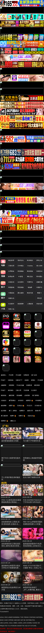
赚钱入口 (13, 421)
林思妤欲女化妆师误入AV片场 (11, 588)
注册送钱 (10, 380)
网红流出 (30, 276)
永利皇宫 (20, 400)
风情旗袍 (11, 287)
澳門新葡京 (12, 400)
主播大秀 (18, 390)
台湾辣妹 (11, 271)
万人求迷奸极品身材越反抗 (10, 478)
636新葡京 (38, 400)
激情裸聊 (3, 405)
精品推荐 (11, 260)
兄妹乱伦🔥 (31, 416)
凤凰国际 (11, 385)
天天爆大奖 (38, 405)
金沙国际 (3, 411)
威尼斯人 (3, 375)
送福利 (27, 380)
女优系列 (21, 282)
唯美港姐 (30, 271)
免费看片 (22, 411)
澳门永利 (34, 375)
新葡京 (33, 380)
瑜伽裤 (30, 287)
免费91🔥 (13, 416)
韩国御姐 (21, 271)
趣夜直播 (11, 395)
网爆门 (39, 293)
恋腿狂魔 (39, 282)
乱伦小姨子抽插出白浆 (31, 477)
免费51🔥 (12, 405)
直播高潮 (29, 385)
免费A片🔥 (22, 416)
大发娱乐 (3, 400)
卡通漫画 (11, 293)
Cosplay (30, 266)
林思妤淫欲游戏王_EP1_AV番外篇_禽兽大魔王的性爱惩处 (33, 589)
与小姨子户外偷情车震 (31, 441)
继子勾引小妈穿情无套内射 (10, 459)
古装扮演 (11, 282)
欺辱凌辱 (11, 276)
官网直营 (26, 375)
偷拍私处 (3, 395)
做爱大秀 (30, 411)
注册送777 (19, 380)
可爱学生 (30, 282)
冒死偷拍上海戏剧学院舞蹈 (32, 459)
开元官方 (29, 405)
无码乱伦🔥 (20, 405)
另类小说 (11, 309)
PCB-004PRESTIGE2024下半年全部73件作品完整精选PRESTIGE (32, 502)
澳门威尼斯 (4, 416)
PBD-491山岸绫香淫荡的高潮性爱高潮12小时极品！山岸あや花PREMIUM (32, 525)
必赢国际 (3, 385)
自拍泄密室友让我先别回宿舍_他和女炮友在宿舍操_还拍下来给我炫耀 (10, 546)
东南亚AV (39, 271)
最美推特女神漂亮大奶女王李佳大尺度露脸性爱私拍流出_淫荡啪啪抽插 (10, 567)
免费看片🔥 (29, 400)
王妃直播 (26, 390)
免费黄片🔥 (4, 421)
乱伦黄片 (34, 390)
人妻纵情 (30, 304)
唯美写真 (30, 293)
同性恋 (39, 298)
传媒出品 (11, 298)
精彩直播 (37, 385)
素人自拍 (39, 266)
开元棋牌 (18, 375)
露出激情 (21, 293)
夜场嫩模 (19, 395)
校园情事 (21, 304)
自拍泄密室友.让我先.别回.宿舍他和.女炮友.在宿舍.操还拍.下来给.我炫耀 (10, 524)
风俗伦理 (39, 304)
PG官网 (11, 375)
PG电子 (3, 380)
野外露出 (39, 276)
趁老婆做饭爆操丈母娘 (10, 441)
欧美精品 (30, 260)
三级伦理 (11, 266)
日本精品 (21, 266)
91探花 (20, 276)
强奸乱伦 (21, 260)
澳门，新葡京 (13, 411)
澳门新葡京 (35, 395)
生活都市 (11, 304)
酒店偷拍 (10, 390)
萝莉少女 (39, 260)
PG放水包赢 (20, 385)
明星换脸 (21, 287)
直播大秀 (38, 411)
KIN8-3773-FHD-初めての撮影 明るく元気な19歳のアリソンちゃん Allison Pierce (32, 568)
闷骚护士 (39, 287)
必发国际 (27, 395)
